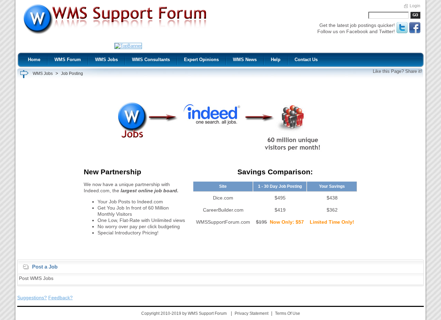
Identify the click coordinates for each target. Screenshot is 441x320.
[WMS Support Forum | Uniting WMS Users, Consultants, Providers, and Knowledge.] (115, 34)
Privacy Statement (251, 313)
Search (415, 15)
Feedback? (60, 297)
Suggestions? (32, 297)
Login (415, 5)
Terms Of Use (287, 313)
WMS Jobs (43, 73)
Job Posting (72, 73)
